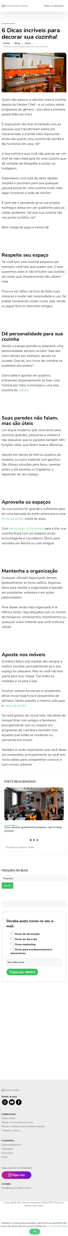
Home (7, 43)
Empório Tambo (26, 847)
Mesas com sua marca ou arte (17, 1122)
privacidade (51, 1226)
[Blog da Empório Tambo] (15, 6)
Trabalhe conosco (11, 1130)
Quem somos (8, 1118)
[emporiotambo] (10, 1090)
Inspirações (8, 1148)
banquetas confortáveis (26, 528)
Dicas (28, 43)
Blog (18, 43)
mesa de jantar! (15, 705)
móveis (23, 390)
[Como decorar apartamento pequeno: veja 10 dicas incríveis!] (34, 807)
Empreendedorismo (12, 1144)
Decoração (7, 1152)
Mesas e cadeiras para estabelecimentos (23, 1126)
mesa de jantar (12, 518)
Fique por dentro (22, 972)
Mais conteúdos (54, 6)
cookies (63, 1226)
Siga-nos (18, 1175)
